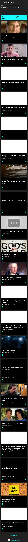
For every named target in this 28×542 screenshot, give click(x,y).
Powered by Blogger (15, 540)
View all (3, 18)
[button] (25, 40)
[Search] (23, 2)
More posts (14, 535)
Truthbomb (7, 2)
